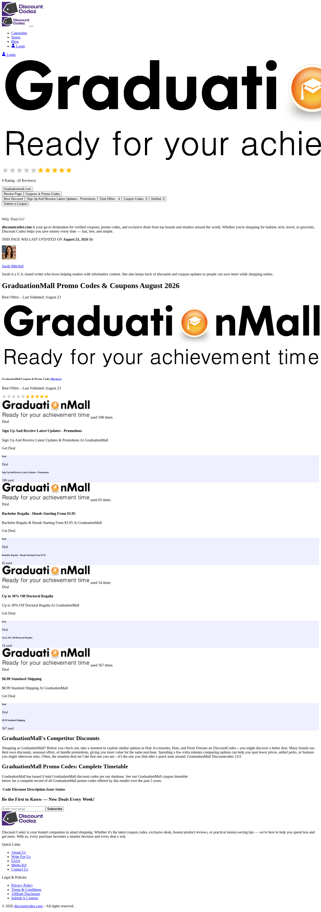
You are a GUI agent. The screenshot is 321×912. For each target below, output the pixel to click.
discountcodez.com (28, 906)
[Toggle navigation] (31, 26)
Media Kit (18, 865)
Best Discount (13, 199)
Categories (19, 33)
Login (20, 46)
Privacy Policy (22, 885)
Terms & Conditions (26, 890)
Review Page (13, 194)
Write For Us (21, 857)
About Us (18, 852)
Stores (15, 37)
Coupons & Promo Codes (42, 194)
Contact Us (19, 869)
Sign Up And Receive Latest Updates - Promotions (61, 199)
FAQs (15, 861)
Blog (15, 42)
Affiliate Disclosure (25, 894)
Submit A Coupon (24, 898)
